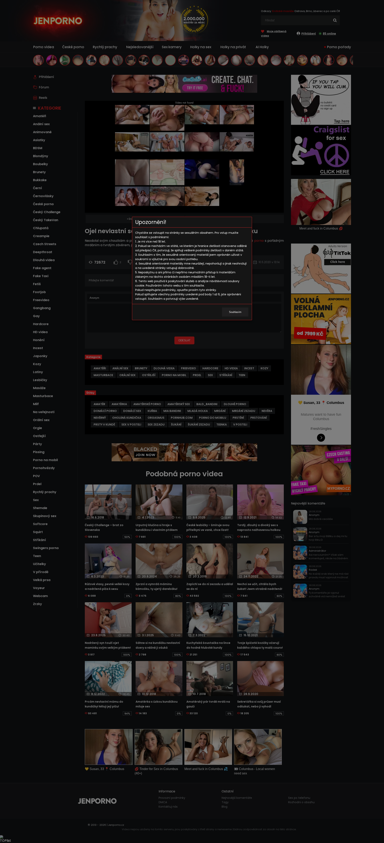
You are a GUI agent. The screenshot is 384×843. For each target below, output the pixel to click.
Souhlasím (235, 312)
